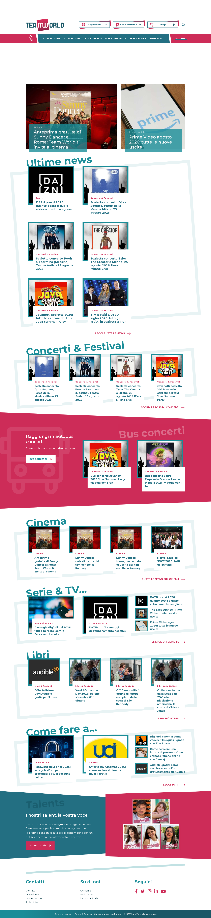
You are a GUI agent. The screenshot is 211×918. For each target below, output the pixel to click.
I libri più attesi (168, 718)
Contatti (30, 890)
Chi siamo (85, 890)
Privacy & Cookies (83, 914)
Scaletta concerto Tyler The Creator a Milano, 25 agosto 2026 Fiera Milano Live (109, 264)
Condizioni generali (63, 914)
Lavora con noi (34, 898)
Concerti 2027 (73, 38)
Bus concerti (93, 38)
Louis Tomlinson (115, 38)
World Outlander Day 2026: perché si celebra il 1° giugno (87, 695)
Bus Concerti (38, 459)
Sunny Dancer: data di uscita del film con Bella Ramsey (87, 563)
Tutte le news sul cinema (160, 579)
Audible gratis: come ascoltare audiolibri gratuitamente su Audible (167, 768)
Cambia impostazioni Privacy (107, 914)
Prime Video (156, 38)
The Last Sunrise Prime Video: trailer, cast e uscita (166, 613)
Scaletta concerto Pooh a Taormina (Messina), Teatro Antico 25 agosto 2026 (54, 264)
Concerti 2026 (52, 38)
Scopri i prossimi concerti (160, 407)
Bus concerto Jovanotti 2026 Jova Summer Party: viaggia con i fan (108, 479)
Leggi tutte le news (110, 333)
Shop (163, 24)
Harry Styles (137, 38)
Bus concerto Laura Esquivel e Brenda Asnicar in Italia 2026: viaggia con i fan (163, 481)
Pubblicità (32, 902)
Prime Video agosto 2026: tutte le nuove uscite (150, 142)
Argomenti (94, 24)
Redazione (86, 894)
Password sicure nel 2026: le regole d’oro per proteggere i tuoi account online (52, 772)
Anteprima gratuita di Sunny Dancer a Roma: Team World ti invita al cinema (57, 139)
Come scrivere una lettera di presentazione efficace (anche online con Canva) (166, 754)
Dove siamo (32, 894)
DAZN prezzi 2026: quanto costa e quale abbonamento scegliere (54, 206)
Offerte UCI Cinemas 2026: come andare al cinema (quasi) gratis (107, 770)
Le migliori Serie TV (165, 641)
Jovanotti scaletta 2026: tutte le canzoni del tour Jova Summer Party (54, 318)
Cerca (183, 25)
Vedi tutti (181, 38)
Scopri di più (37, 845)
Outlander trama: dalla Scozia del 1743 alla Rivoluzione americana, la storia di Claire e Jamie (169, 701)
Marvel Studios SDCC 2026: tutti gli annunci (168, 561)
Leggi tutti (171, 784)
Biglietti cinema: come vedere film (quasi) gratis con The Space (167, 740)
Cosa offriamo (128, 24)
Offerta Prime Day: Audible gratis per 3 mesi (45, 694)
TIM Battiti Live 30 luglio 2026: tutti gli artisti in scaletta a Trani (108, 318)
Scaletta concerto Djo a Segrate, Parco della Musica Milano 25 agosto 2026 (108, 207)
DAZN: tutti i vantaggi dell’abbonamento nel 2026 (107, 629)
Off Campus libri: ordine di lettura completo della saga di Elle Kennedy (128, 697)
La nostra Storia (89, 898)
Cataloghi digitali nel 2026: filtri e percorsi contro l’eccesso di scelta (52, 631)
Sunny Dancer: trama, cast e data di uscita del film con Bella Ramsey (128, 563)
